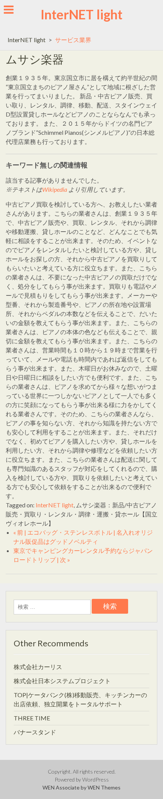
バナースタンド (35, 732)
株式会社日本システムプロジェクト (62, 680)
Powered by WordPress (82, 779)
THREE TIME (32, 718)
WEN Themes (104, 787)
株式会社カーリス (38, 666)
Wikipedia (54, 189)
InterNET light (81, 14)
